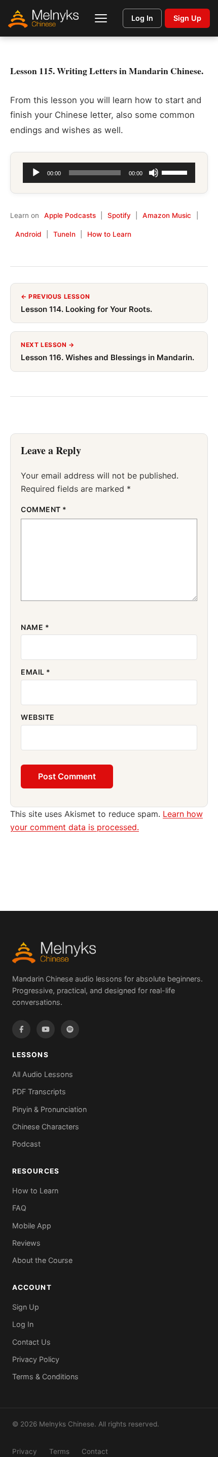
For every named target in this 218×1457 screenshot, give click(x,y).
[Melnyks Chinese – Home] (43, 18)
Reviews (26, 1243)
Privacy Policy (35, 1359)
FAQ (19, 1207)
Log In (142, 18)
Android (28, 234)
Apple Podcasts (70, 215)
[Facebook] (21, 1029)
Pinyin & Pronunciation (49, 1109)
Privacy (24, 1451)
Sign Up (187, 18)
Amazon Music (166, 215)
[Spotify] (70, 1029)
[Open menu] (101, 18)
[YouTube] (46, 1029)
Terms (59, 1451)
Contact (95, 1451)
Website (38, 717)
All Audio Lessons (42, 1074)
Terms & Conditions (45, 1376)
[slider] (176, 172)
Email (36, 672)
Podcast (26, 1143)
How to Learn (109, 234)
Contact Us (31, 1342)
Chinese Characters (45, 1126)
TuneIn (64, 234)
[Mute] (154, 173)
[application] (109, 173)
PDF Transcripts (39, 1091)
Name (35, 627)
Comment (44, 509)
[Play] (36, 173)
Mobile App (31, 1225)
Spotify (119, 215)
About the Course (42, 1260)
